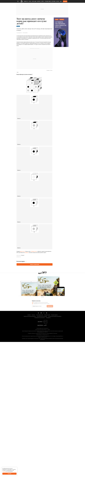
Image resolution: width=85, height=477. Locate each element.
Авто (61, 1)
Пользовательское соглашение (42, 316)
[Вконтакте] (41, 312)
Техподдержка (48, 317)
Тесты (30, 1)
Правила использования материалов (30, 316)
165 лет (65, 1)
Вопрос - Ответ (40, 1)
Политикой (35, 303)
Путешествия (48, 1)
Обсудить (26, 32)
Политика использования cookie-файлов (54, 316)
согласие (36, 302)
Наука (57, 1)
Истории (53, 1)
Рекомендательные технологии (40, 317)
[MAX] (38, 312)
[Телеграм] (46, 312)
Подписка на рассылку (36, 300)
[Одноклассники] (43, 312)
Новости (26, 1)
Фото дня (34, 1)
